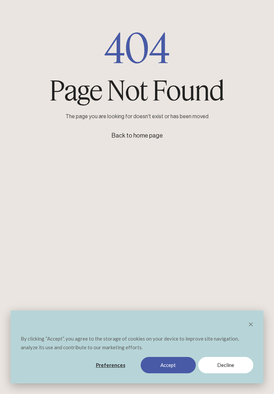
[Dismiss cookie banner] (250, 325)
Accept (168, 365)
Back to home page (137, 136)
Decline (225, 365)
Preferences (110, 365)
